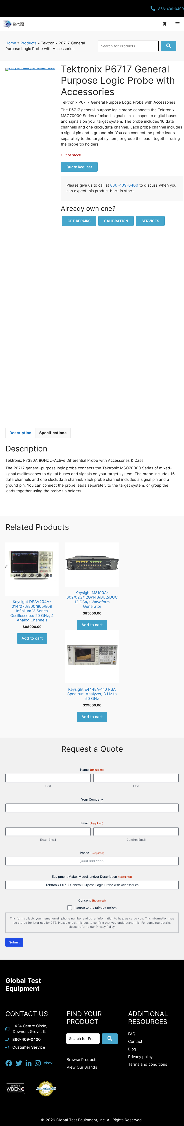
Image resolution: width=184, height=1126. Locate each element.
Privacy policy (140, 1056)
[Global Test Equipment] (13, 24)
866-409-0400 (124, 185)
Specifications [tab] (53, 433)
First (48, 786)
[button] (168, 46)
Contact (135, 1041)
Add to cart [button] (32, 638)
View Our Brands (82, 1067)
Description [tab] (20, 433)
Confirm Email (136, 839)
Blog (132, 1049)
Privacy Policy (105, 926)
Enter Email (48, 839)
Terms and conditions (147, 1064)
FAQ (131, 1034)
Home (10, 43)
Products (28, 43)
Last (136, 786)
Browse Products (82, 1059)
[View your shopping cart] (164, 24)
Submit (14, 942)
